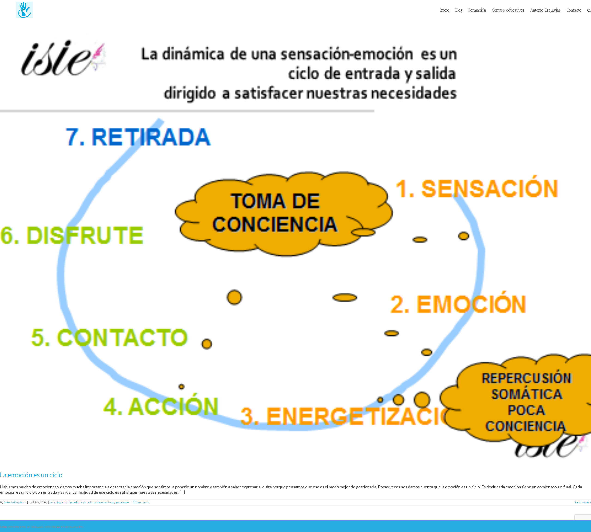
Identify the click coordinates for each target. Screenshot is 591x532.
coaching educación (74, 502)
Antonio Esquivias (15, 502)
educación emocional (101, 502)
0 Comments (141, 502)
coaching (55, 502)
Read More (582, 502)
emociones (122, 502)
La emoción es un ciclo (31, 475)
